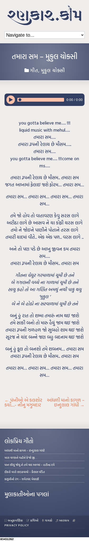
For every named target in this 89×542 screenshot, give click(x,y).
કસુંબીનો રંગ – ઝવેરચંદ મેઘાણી (22, 479)
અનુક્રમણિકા (15, 520)
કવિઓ (34, 520)
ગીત (34, 70)
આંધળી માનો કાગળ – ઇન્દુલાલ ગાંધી (65, 402)
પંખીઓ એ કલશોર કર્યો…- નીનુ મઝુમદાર (23, 402)
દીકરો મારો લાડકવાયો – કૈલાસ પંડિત (25, 472)
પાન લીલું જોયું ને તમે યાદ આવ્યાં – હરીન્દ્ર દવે (30, 464)
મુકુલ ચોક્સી (53, 70)
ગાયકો (48, 520)
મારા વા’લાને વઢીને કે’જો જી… (21, 457)
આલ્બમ (64, 520)
